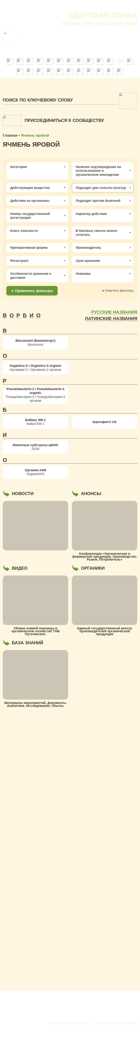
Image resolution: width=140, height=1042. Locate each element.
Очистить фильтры (119, 290)
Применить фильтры (34, 291)
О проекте (44, 5)
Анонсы (107, 5)
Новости (87, 5)
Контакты (128, 5)
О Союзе (66, 5)
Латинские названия (111, 318)
